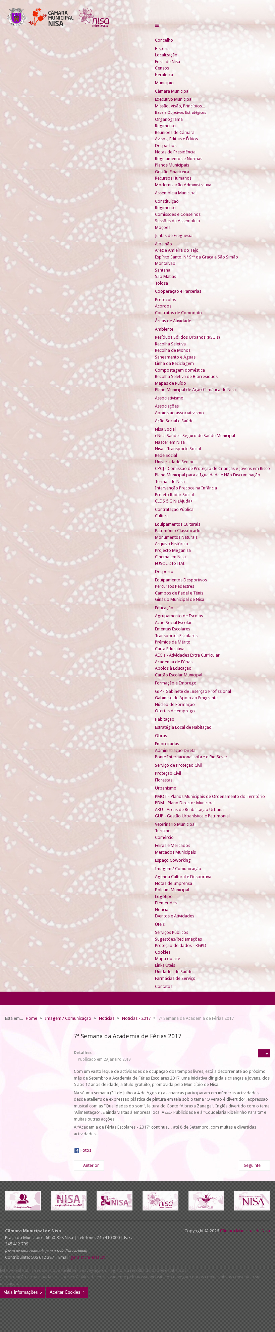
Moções (162, 227)
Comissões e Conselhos (178, 214)
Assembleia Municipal (176, 192)
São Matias (165, 276)
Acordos (163, 305)
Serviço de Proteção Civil (178, 765)
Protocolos (165, 299)
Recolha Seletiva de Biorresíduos (186, 376)
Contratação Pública (174, 509)
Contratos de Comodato (178, 312)
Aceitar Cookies (65, 1292)
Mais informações (20, 1292)
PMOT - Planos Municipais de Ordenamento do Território (210, 796)
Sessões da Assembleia (177, 220)
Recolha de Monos (172, 350)
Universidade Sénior (174, 461)
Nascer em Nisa (170, 442)
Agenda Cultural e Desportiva (183, 876)
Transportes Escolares (176, 635)
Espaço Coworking (173, 860)
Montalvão (165, 263)
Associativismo (169, 397)
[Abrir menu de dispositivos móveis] (157, 25)
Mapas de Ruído (170, 383)
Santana (162, 270)
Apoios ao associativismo (179, 412)
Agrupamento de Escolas (179, 615)
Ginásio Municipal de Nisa (179, 599)
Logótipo (164, 896)
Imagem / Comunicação (178, 868)
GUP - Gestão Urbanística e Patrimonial (192, 815)
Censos (162, 67)
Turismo (163, 830)
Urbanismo (165, 788)
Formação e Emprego (176, 682)
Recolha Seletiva (170, 343)
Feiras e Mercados (172, 845)
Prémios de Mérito (172, 642)
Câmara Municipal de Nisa (245, 1230)
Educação (164, 607)
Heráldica (164, 74)
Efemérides (166, 902)
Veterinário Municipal (175, 824)
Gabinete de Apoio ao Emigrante (186, 697)
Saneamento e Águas (175, 357)
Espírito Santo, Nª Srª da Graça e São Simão (196, 256)
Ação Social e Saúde (174, 420)
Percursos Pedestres (174, 586)
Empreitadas (167, 743)
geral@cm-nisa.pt (87, 1257)
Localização (166, 54)
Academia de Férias (173, 661)
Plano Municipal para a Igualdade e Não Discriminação (207, 474)
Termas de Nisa (170, 481)
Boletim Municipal (172, 889)
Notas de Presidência (175, 151)
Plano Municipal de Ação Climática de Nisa (195, 389)
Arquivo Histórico (171, 543)
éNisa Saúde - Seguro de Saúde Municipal (195, 435)
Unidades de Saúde (173, 971)
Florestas (163, 779)
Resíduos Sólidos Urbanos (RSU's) (187, 337)
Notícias (162, 909)
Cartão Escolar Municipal (178, 674)
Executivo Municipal (173, 99)
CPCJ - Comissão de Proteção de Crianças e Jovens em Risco (212, 468)
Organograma (169, 119)
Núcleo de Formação (175, 704)
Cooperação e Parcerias (178, 291)
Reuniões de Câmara (175, 132)
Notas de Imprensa (173, 883)
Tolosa (161, 283)
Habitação (164, 719)
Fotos (85, 1150)
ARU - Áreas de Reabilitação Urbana (189, 809)
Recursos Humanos (173, 178)
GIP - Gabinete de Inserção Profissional (193, 691)
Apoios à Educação (173, 668)
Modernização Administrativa (183, 184)
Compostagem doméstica (180, 370)
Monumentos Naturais (176, 537)
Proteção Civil (168, 773)
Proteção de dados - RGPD (180, 945)
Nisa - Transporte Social (178, 448)
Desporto (164, 571)
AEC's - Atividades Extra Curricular (187, 655)
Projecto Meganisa (173, 550)
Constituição (167, 201)
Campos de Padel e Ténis (179, 593)
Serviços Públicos (171, 932)
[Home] (157, 33)
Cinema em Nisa (170, 556)
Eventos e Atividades (174, 915)
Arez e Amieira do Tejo (177, 250)
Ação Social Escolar (173, 622)
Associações (167, 406)
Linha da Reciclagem (174, 363)
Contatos (163, 986)
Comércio (164, 837)
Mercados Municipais (175, 852)
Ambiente (164, 329)
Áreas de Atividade (173, 320)
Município (164, 82)
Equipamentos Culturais (177, 524)
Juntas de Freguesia (173, 235)
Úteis (160, 924)
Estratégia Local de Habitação (183, 727)
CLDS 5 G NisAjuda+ (174, 501)
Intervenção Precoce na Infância (186, 487)
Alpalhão (163, 243)
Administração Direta (175, 750)
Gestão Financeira (172, 171)
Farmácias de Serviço (175, 978)
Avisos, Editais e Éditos (176, 138)
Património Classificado (178, 530)
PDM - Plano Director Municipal (185, 802)
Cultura (162, 515)
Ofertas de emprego (175, 710)
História (162, 48)
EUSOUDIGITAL (170, 563)
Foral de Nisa (167, 61)
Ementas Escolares (172, 628)
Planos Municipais (172, 165)
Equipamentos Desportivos (181, 579)
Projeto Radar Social (174, 494)
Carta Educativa (169, 648)
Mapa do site (167, 958)
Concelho (164, 40)
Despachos (165, 145)
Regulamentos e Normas (178, 158)
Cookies (162, 952)
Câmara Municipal (172, 91)
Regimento (165, 125)
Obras (161, 735)
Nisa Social (165, 429)
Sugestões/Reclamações (178, 939)
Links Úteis (165, 965)
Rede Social (166, 455)
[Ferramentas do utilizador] (264, 1053)
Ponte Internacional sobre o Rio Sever (191, 756)
